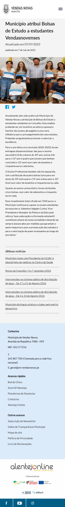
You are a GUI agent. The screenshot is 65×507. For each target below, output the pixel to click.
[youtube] (19, 503)
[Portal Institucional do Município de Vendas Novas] (17, 9)
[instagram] (32, 503)
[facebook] (6, 503)
